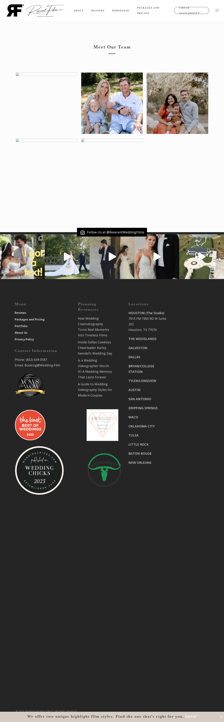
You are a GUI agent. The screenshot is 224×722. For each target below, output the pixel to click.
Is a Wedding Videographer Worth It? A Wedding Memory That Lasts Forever (95, 368)
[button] (217, 10)
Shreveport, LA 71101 (186, 439)
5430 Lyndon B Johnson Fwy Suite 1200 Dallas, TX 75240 (145, 534)
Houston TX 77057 (142, 494)
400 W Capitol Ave (141, 664)
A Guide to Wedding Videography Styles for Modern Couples (95, 389)
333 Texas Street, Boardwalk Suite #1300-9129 (188, 427)
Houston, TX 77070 (142, 330)
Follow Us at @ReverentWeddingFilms (115, 232)
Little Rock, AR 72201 (144, 675)
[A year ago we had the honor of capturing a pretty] (156, 256)
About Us (21, 333)
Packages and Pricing (30, 319)
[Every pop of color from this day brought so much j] (201, 256)
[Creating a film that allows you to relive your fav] (112, 256)
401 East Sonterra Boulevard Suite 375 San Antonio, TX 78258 (187, 324)
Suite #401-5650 (182, 402)
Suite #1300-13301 (142, 618)
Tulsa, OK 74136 (140, 649)
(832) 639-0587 (36, 360)
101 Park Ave (138, 612)
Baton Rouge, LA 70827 (187, 407)
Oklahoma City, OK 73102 (147, 623)
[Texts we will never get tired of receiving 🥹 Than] (22, 256)
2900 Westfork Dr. (184, 396)
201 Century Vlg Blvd (185, 453)
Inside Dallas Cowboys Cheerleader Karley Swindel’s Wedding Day (95, 347)
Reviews (20, 313)
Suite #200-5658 (182, 459)
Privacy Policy (24, 339)
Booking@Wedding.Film (42, 365)
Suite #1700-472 (140, 669)
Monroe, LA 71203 (183, 465)
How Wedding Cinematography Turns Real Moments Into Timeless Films (93, 326)
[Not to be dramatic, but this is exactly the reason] (67, 256)
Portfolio (21, 326)
